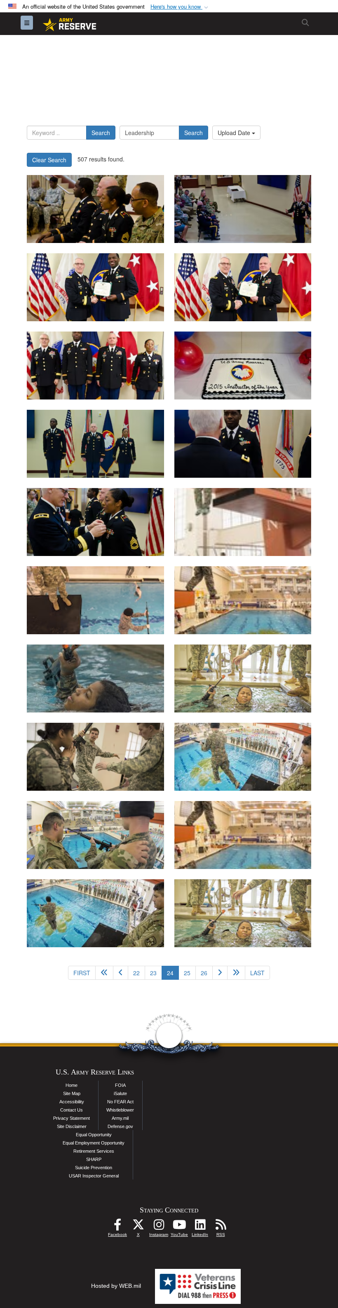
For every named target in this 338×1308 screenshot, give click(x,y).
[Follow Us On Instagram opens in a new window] (158, 1227)
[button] (180, 6)
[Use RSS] (220, 1227)
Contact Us (71, 1109)
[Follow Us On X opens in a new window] (138, 1227)
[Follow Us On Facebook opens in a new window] (117, 1227)
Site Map (71, 1093)
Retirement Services (93, 1151)
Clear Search (49, 160)
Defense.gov (120, 1126)
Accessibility (71, 1101)
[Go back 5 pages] (104, 973)
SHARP (93, 1159)
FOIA (120, 1085)
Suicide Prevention (93, 1167)
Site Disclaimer (72, 1126)
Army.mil (120, 1118)
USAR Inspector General (94, 1175)
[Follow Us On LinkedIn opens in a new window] (200, 1227)
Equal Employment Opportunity (93, 1142)
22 (136, 973)
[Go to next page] (220, 973)
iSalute (120, 1093)
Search (101, 132)
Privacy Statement (71, 1118)
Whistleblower (120, 1109)
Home (71, 1085)
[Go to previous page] (120, 973)
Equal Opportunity (94, 1134)
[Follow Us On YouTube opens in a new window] (179, 1227)
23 (153, 973)
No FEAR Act (120, 1101)
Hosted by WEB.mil (116, 1285)
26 (204, 973)
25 (187, 973)
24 (173, 972)
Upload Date (235, 132)
